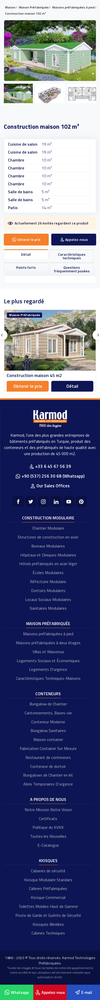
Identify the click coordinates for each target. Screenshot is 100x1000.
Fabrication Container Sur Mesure (48, 748)
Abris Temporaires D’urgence (48, 784)
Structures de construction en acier (48, 537)
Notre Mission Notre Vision (48, 810)
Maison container (48, 739)
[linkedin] (56, 501)
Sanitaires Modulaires (48, 608)
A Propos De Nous (48, 799)
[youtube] (68, 501)
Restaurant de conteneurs (48, 757)
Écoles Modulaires (48, 572)
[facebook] (18, 501)
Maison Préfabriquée (48, 623)
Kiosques (48, 860)
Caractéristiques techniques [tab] (71, 256)
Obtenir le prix (27, 386)
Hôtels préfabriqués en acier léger (48, 564)
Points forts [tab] (26, 267)
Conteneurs (48, 694)
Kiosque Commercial (48, 897)
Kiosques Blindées (48, 924)
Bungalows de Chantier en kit (48, 775)
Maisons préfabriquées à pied (48, 634)
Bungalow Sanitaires (48, 730)
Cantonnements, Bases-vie (48, 713)
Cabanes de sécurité (48, 871)
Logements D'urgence (48, 669)
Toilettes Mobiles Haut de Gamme (48, 906)
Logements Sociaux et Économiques (48, 661)
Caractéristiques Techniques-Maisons (48, 678)
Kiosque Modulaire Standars (48, 880)
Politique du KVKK (48, 827)
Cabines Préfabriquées (48, 888)
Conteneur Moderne (48, 722)
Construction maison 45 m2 (34, 375)
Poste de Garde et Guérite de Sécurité (48, 915)
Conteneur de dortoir (48, 766)
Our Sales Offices (53, 485)
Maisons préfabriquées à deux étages (48, 643)
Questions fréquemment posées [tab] (71, 269)
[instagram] (43, 501)
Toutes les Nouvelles (48, 836)
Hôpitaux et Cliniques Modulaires (48, 555)
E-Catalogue (48, 845)
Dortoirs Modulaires (48, 590)
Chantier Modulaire (48, 528)
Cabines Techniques (48, 933)
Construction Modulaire (48, 518)
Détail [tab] (26, 254)
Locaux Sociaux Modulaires (48, 599)
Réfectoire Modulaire (48, 581)
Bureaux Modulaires (48, 546)
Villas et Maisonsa (48, 652)
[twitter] (30, 501)
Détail (72, 386)
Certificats (48, 818)
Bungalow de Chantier (48, 704)
